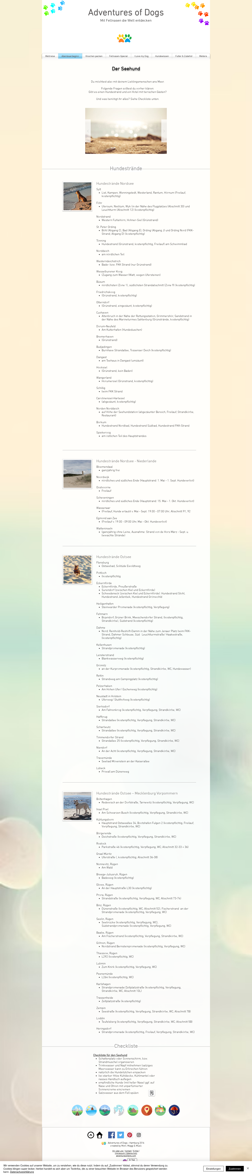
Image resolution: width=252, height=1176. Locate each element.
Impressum (120, 1153)
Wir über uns (117, 1151)
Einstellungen (213, 1168)
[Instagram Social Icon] (138, 1135)
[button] (126, 131)
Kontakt (128, 1151)
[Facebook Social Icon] (111, 1135)
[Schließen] (248, 1168)
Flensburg (102, 563)
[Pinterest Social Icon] (129, 1135)
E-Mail (136, 1151)
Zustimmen (235, 1168)
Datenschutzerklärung (22, 1171)
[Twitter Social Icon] (120, 1135)
